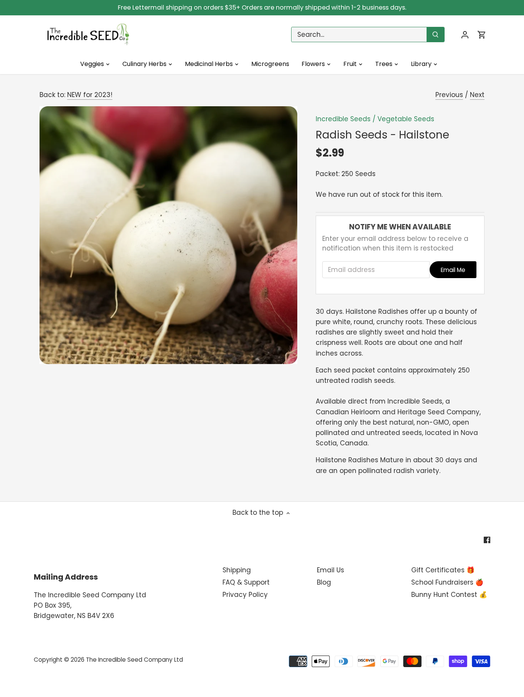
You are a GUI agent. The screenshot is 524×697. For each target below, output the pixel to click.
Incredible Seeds (343, 119)
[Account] (464, 34)
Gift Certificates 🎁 (443, 570)
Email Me (453, 270)
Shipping (236, 570)
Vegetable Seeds (405, 119)
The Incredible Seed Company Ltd (134, 660)
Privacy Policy (245, 594)
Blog (324, 582)
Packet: (327, 173)
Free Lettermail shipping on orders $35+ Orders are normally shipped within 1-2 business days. (262, 7)
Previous (449, 94)
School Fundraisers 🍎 (447, 582)
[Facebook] (487, 539)
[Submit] (436, 34)
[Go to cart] (481, 34)
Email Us (330, 570)
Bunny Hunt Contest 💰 (449, 594)
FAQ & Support (246, 582)
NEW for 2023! (89, 94)
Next (477, 94)
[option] (168, 235)
